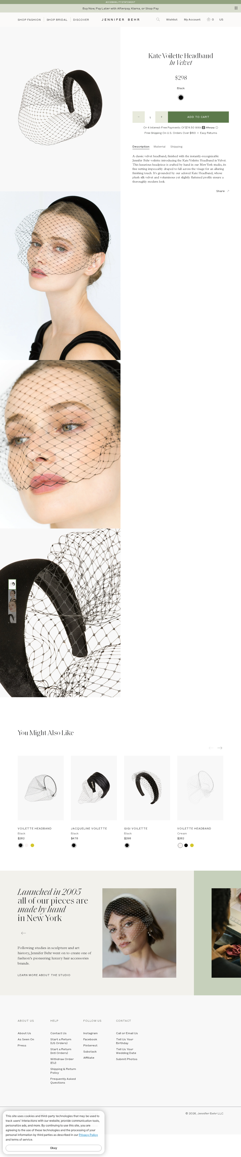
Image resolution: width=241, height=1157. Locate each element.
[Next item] (220, 747)
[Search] (158, 19)
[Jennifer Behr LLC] (120, 20)
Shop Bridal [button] (57, 19)
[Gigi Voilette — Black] (147, 788)
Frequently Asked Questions (63, 1080)
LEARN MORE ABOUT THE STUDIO (44, 975)
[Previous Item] (211, 747)
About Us (24, 1033)
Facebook (90, 1039)
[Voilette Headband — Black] (41, 788)
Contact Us (58, 1033)
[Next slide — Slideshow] (217, 933)
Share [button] (220, 191)
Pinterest (90, 1045)
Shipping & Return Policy (63, 1070)
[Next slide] (3, 707)
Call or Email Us (127, 1033)
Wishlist (171, 19)
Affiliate (88, 1057)
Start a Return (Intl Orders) (60, 1051)
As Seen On (26, 1039)
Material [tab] (159, 146)
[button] (209, 19)
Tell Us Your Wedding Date (126, 1051)
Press (22, 1045)
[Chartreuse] (32, 845)
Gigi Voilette (135, 828)
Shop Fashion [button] (29, 19)
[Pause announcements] (236, 8)
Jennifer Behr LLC (210, 1113)
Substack (90, 1051)
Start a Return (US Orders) (60, 1041)
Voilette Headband (35, 828)
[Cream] (26, 845)
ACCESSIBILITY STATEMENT (120, 2)
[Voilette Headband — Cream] (200, 788)
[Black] (181, 97)
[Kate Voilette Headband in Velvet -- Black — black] (12, 584)
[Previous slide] (3, 700)
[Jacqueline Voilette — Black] (94, 788)
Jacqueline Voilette (89, 828)
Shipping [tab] (176, 146)
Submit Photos (126, 1059)
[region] (120, 8)
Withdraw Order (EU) (62, 1061)
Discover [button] (81, 19)
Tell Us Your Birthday (124, 1041)
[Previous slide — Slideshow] (23, 933)
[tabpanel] (97, 933)
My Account (192, 19)
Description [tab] (141, 146)
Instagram (90, 1033)
